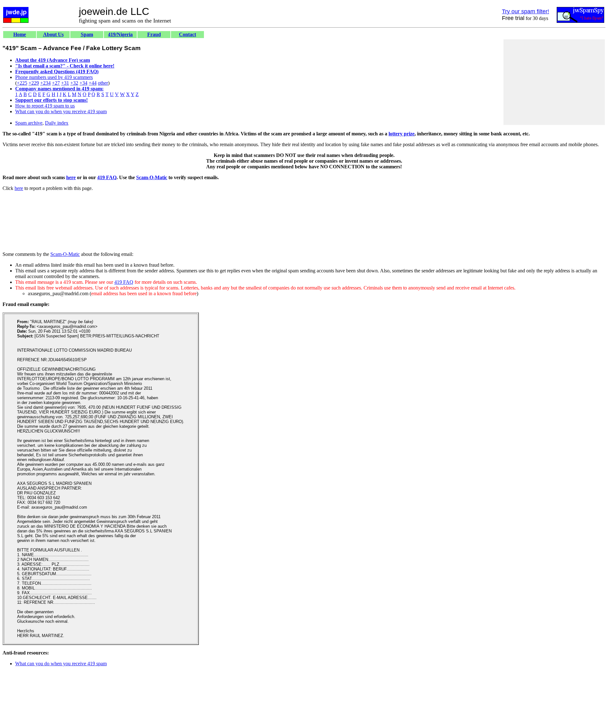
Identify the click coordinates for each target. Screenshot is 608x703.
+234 (45, 83)
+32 (74, 83)
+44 (93, 83)
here (71, 177)
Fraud (154, 34)
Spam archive (28, 123)
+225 (22, 83)
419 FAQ (107, 177)
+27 (56, 83)
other (103, 83)
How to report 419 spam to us (45, 105)
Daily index (56, 123)
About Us (53, 34)
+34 (83, 83)
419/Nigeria (120, 34)
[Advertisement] (554, 82)
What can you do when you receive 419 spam (61, 111)
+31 (65, 83)
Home (19, 34)
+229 (33, 83)
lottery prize (402, 133)
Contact (187, 34)
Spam (87, 34)
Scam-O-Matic (151, 177)
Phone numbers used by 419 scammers (54, 77)
